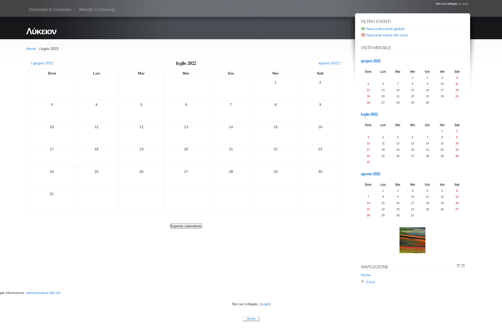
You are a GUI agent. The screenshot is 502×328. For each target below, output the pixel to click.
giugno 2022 (370, 61)
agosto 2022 (370, 174)
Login (463, 3)
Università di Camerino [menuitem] (50, 9)
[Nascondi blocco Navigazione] (458, 265)
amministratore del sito (43, 293)
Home (31, 49)
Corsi (370, 282)
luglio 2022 (50, 49)
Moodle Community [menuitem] (97, 9)
